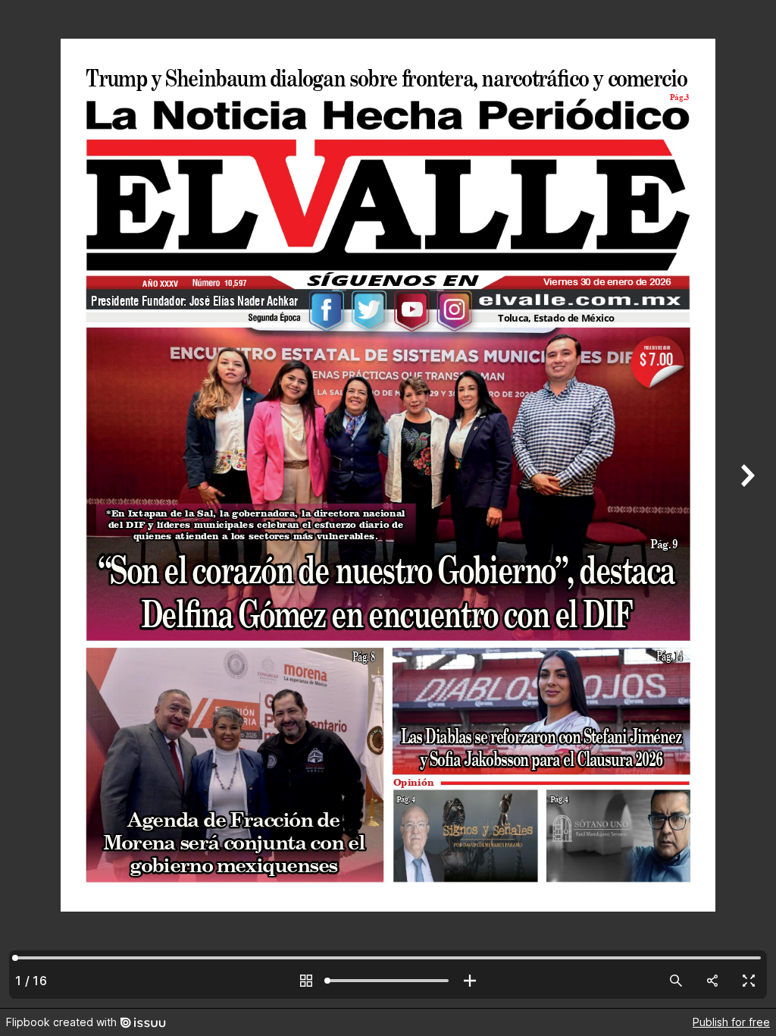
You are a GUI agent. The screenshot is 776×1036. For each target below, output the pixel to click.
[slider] (388, 980)
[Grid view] (306, 980)
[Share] (712, 980)
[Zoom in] (470, 980)
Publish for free (731, 1022)
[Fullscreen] (749, 980)
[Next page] (745, 504)
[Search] (676, 980)
